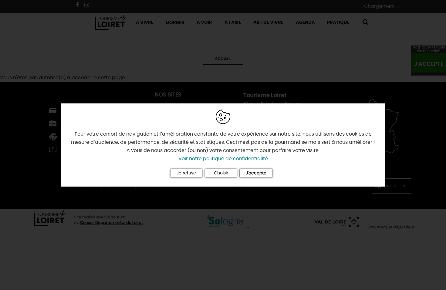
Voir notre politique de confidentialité (223, 158)
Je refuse (186, 173)
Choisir (221, 173)
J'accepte (256, 173)
